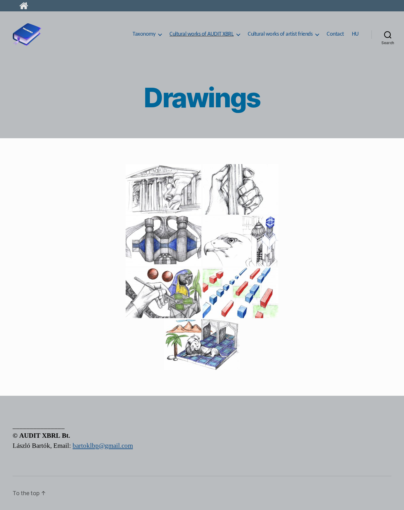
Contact (335, 34)
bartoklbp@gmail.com (103, 446)
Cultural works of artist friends (280, 34)
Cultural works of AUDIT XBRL (201, 34)
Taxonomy (144, 34)
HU (355, 34)
